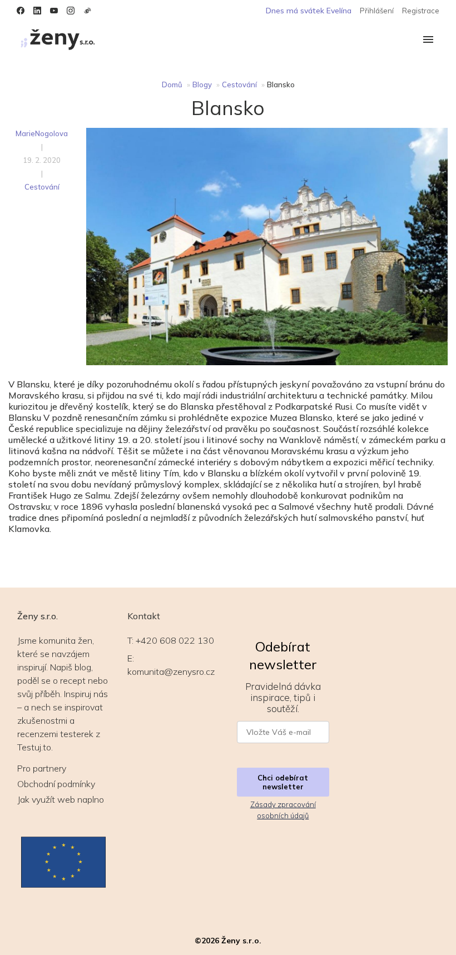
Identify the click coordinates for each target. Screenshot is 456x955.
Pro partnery (41, 768)
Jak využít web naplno (60, 799)
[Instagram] (71, 10)
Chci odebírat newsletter (282, 782)
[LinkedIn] (37, 10)
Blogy (202, 84)
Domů (172, 84)
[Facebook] (20, 10)
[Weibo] (87, 10)
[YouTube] (54, 10)
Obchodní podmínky (56, 783)
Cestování (239, 84)
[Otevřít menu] (428, 40)
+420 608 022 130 (175, 640)
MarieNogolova (42, 133)
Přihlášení (377, 10)
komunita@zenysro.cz (171, 671)
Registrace (420, 10)
